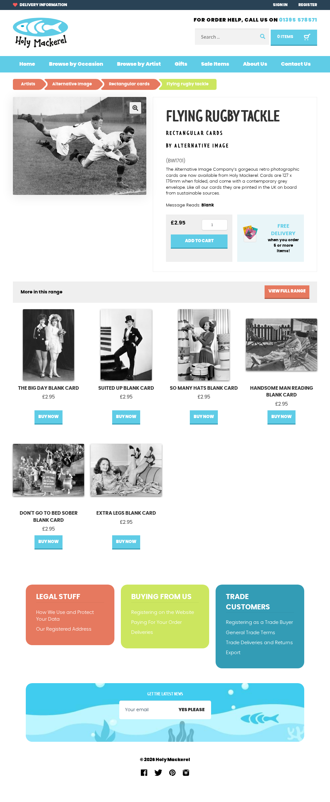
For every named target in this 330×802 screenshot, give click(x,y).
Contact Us (296, 64)
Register (307, 5)
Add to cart (199, 241)
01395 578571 (298, 20)
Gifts (181, 64)
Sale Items (215, 64)
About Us (255, 64)
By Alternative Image (197, 145)
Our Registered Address (64, 629)
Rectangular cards (194, 133)
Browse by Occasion (76, 64)
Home (27, 64)
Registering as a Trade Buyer (259, 622)
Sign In (280, 5)
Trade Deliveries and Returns (259, 642)
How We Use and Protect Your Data (65, 616)
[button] (135, 108)
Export (233, 652)
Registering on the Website (162, 612)
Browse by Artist (139, 64)
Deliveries (142, 632)
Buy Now (48, 417)
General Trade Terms (250, 632)
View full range (287, 291)
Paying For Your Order (156, 622)
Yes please (192, 710)
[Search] (262, 37)
